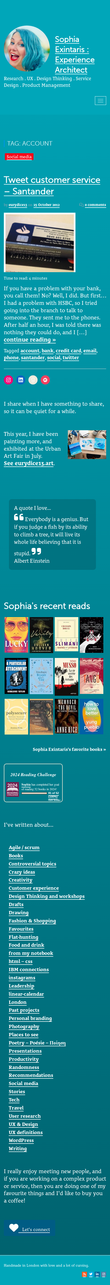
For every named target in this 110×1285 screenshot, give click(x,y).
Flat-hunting (23, 937)
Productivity (24, 1059)
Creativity (20, 880)
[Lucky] (16, 634)
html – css (20, 961)
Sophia (26, 784)
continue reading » (30, 339)
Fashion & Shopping (32, 920)
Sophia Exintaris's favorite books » (69, 749)
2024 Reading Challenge (33, 774)
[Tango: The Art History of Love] (91, 675)
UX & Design (23, 1124)
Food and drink (26, 945)
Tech (14, 1099)
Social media (19, 156)
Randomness (24, 1067)
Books (16, 855)
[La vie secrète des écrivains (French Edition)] (66, 676)
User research (25, 1116)
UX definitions (26, 1132)
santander (33, 357)
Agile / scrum (24, 847)
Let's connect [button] (34, 1229)
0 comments (95, 205)
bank (47, 350)
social (53, 357)
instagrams (22, 977)
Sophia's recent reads (47, 606)
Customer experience (34, 888)
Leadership (21, 986)
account (29, 350)
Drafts (16, 904)
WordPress (21, 1140)
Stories (17, 1091)
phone (11, 357)
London (18, 1002)
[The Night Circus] (91, 634)
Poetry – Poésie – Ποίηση (37, 1043)
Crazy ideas (22, 872)
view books (54, 800)
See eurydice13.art (28, 463)
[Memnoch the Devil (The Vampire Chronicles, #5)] (66, 715)
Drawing (19, 912)
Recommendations (31, 1075)
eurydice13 (18, 205)
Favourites (21, 929)
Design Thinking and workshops (47, 896)
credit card (68, 350)
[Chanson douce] (66, 634)
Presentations (25, 1051)
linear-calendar (26, 994)
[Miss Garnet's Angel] (41, 716)
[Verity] (41, 635)
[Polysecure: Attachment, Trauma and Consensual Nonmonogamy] (16, 716)
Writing (18, 1148)
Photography (24, 1026)
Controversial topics (32, 864)
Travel (16, 1108)
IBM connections (29, 969)
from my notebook (31, 953)
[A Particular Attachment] (16, 675)
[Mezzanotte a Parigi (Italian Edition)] (41, 675)
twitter (71, 357)
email (89, 350)
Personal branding (30, 1018)
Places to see (23, 1034)
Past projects (24, 1010)
